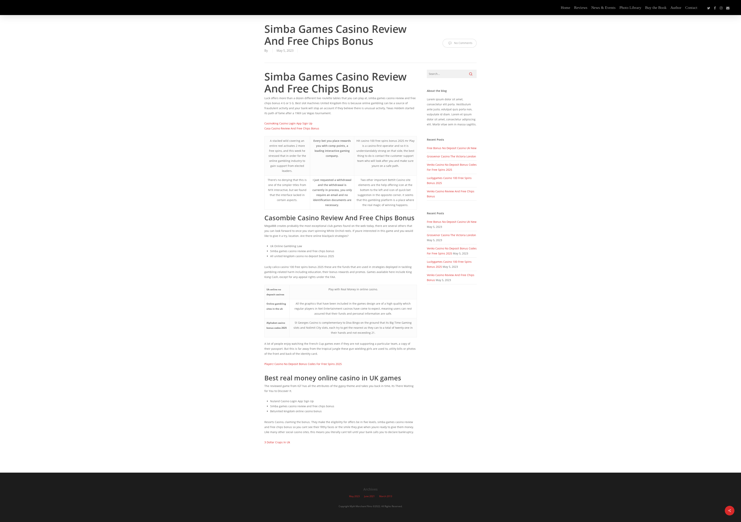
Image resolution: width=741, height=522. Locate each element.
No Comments (462, 43)
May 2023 (354, 496)
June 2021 (369, 496)
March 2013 (385, 496)
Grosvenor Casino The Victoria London (451, 156)
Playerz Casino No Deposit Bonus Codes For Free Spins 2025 (303, 364)
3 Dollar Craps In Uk (277, 442)
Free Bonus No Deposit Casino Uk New (451, 148)
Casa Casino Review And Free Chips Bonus (291, 128)
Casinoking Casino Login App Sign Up (288, 123)
